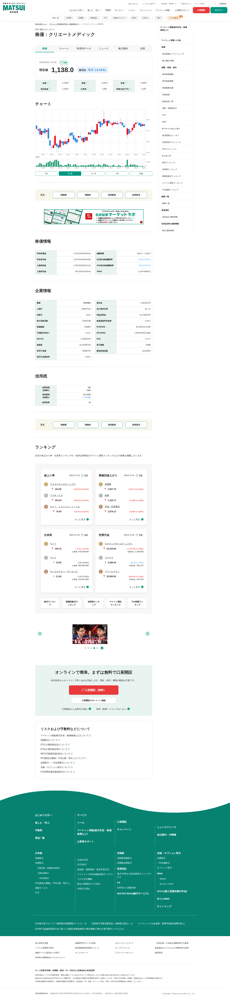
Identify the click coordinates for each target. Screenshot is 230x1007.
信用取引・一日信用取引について (57, 763)
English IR (185, 4)
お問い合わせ (133, 4)
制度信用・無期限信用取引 (49, 868)
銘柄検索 (223, 4)
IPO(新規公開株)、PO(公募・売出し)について (62, 758)
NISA (134, 18)
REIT (164, 122)
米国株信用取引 (124, 863)
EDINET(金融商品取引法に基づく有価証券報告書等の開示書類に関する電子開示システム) (78, 929)
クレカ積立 (174, 18)
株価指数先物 (167, 88)
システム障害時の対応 (44, 948)
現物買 (64, 195)
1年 (117, 173)
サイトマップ (164, 906)
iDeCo (145, 18)
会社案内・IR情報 (167, 4)
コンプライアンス (122, 948)
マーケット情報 (163, 10)
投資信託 (94, 18)
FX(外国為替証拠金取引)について (56, 772)
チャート (64, 48)
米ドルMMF (163, 898)
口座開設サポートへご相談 (94, 700)
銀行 (159, 18)
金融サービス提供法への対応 (47, 953)
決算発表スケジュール (171, 142)
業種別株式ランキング (171, 176)
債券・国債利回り (169, 108)
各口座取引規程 (41, 943)
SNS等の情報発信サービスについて (50, 957)
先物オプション (119, 18)
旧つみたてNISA (166, 884)
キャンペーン (146, 10)
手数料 (108, 10)
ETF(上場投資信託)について (54, 744)
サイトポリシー (81, 953)
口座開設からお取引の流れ (74, 709)
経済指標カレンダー (170, 135)
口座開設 (201, 10)
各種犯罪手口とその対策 (85, 943)
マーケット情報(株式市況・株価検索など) (173, 28)
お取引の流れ (83, 888)
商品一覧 (55, 18)
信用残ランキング (169, 169)
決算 (142, 48)
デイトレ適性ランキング (172, 183)
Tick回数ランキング (170, 190)
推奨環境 (158, 953)
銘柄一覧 (166, 203)
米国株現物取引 (124, 858)
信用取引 (39, 863)
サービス (119, 10)
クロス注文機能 (84, 879)
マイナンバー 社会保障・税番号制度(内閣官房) (160, 923)
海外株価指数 (167, 81)
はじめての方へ (77, 10)
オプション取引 (164, 868)
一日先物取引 (163, 863)
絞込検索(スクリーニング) (173, 54)
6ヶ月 (93, 173)
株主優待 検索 (168, 61)
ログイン (219, 10)
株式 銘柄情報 (168, 230)
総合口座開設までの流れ (89, 884)
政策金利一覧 (167, 101)
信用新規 (112, 195)
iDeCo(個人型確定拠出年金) (172, 891)
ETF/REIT (82, 865)
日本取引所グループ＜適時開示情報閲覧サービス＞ (59, 923)
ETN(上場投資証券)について (54, 749)
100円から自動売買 (126, 888)
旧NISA (163, 879)
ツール (131, 10)
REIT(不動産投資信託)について (55, 754)
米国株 (81, 18)
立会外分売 (82, 860)
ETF (164, 115)
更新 (65, 62)
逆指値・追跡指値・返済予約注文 (93, 869)
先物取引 (161, 858)
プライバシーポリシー (124, 953)
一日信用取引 (43, 878)
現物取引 (39, 858)
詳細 (141, 173)
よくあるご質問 (148, 4)
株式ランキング (168, 162)
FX (105, 18)
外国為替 (166, 95)
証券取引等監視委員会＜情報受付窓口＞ (111, 923)
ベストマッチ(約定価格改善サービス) (95, 874)
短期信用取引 (43, 873)
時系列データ (84, 48)
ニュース (103, 48)
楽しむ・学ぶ (93, 10)
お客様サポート (182, 10)
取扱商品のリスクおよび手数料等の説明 (171, 948)
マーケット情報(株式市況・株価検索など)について (65, 735)
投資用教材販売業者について (87, 948)
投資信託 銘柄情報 (170, 217)
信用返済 (136, 195)
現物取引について (49, 740)
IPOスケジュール (169, 149)
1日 (46, 173)
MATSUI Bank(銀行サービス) (133, 893)
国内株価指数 (167, 74)
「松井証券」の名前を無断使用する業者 (171, 943)
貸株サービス (41, 888)
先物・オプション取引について (55, 767)
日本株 (68, 18)
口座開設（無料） (95, 690)
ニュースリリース (166, 827)
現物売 (88, 195)
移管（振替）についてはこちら (111, 709)
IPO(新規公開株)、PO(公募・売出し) (52, 883)
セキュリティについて (124, 943)
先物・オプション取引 (169, 853)
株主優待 (123, 48)
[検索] (215, 4)
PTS (37, 893)
